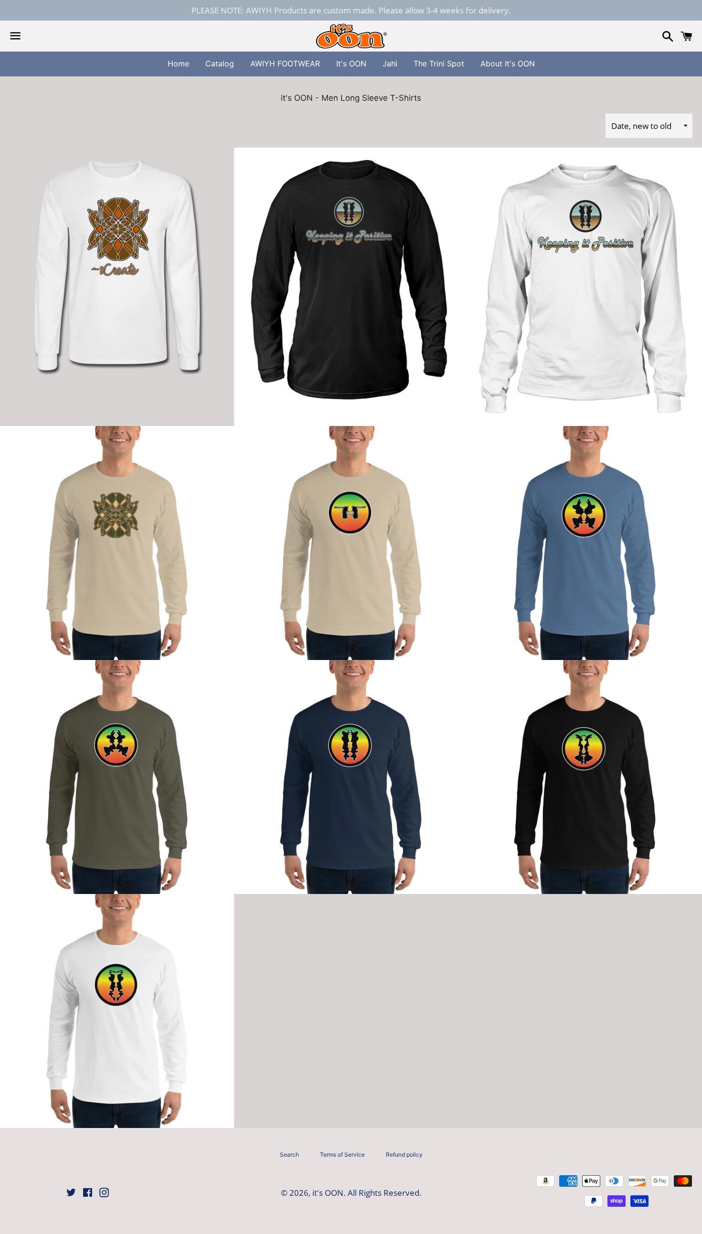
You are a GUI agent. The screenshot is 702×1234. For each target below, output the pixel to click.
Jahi (390, 63)
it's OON (327, 1192)
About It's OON (507, 63)
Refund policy (404, 1154)
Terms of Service (342, 1154)
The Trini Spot (439, 63)
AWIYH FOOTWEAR (285, 63)
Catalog (219, 63)
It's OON (351, 63)
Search (289, 1154)
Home (178, 63)
